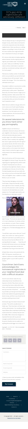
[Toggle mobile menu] (25, 3)
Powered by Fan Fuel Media (14, 418)
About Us (15, 396)
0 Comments (8, 328)
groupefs (5, 327)
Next (23, 27)
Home (7, 396)
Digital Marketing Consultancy (12, 405)
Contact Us (14, 407)
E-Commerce (12, 398)
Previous (19, 27)
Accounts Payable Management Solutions (14, 401)
